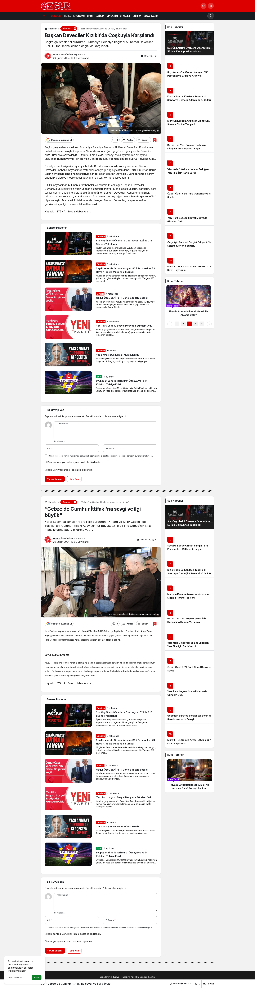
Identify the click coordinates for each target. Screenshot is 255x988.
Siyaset (100, 294)
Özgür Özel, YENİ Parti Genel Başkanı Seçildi (122, 298)
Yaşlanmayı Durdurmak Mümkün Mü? (117, 354)
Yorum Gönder (54, 479)
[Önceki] (169, 324)
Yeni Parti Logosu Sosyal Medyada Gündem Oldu (124, 325)
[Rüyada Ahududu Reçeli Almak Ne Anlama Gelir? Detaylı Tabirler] (189, 775)
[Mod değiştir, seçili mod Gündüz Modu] (210, 16)
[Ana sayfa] (44, 15)
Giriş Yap (74, 479)
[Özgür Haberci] (56, 5)
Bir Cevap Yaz (55, 409)
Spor (99, 376)
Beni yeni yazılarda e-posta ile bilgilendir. (70, 469)
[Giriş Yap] (211, 6)
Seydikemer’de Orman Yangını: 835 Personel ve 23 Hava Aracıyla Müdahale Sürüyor (187, 76)
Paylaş (210, 983)
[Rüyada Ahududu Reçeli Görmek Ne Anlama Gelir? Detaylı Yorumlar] (189, 302)
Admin (57, 54)
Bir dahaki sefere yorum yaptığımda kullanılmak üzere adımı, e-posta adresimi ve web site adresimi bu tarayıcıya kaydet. (101, 456)
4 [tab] (195, 324)
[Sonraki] (209, 324)
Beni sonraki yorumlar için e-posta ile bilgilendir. (74, 462)
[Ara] (203, 6)
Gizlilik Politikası (15, 977)
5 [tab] (201, 324)
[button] (181, 983)
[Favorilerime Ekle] (154, 140)
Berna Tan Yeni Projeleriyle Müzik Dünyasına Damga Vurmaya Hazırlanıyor (186, 149)
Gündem (101, 236)
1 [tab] (177, 324)
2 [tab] (183, 324)
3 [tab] (189, 324)
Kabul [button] (36, 978)
